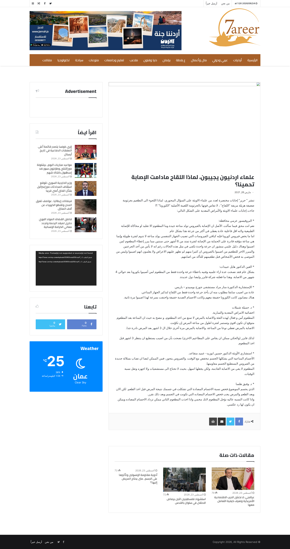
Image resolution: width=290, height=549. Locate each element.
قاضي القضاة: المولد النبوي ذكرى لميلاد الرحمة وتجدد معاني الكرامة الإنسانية (55, 223)
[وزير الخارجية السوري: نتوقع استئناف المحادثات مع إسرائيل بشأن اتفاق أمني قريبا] (85, 188)
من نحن (225, 3)
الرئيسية (252, 60)
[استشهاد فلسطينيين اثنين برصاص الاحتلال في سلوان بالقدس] (184, 480)
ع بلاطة (180, 60)
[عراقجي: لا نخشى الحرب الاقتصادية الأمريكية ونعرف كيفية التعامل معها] (233, 479)
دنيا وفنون (150, 60)
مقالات (47, 60)
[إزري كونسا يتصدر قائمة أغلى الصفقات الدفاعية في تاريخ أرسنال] (85, 152)
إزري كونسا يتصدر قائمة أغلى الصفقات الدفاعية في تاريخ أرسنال (55, 150)
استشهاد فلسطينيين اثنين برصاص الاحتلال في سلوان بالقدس (186, 500)
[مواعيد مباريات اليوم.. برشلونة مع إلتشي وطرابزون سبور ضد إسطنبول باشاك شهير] (85, 170)
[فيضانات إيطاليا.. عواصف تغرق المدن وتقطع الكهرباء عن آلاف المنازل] (85, 206)
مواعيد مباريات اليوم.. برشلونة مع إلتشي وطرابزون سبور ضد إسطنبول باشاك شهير (54, 168)
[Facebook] (45, 3)
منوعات (94, 60)
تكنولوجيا (63, 60)
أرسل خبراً (211, 3)
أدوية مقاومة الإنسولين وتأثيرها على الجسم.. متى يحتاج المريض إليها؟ (138, 478)
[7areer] (234, 27)
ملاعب (134, 60)
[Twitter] (50, 3)
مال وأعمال (199, 60)
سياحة (79, 60)
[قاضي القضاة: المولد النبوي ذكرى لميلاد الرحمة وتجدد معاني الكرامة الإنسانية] (85, 224)
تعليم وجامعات (114, 60)
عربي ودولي (220, 60)
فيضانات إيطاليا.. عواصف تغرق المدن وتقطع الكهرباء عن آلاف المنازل (54, 204)
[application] (66, 268)
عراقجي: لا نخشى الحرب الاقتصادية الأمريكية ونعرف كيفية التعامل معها (234, 501)
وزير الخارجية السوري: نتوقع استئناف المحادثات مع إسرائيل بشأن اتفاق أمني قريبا (54, 186)
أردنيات (237, 60)
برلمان (166, 60)
